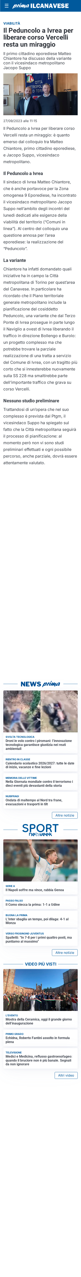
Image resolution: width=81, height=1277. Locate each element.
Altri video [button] (66, 1075)
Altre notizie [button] (64, 815)
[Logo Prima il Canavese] (40, 6)
